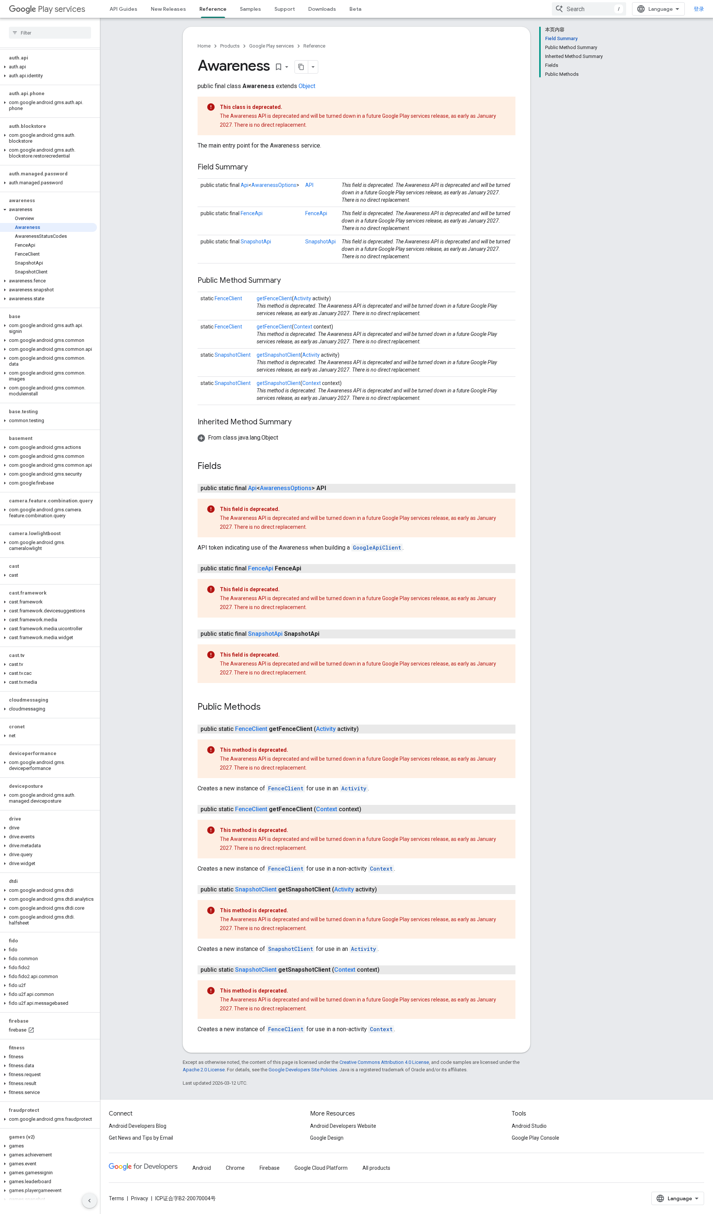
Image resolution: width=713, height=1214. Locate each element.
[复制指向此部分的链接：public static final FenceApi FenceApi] (308, 568)
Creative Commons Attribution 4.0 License (384, 1062)
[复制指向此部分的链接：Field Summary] (255, 167)
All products (376, 1168)
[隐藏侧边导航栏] (89, 1200)
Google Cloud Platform (321, 1168)
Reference (213, 9)
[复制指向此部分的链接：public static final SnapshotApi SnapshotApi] (326, 633)
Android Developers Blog (137, 1126)
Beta (355, 9)
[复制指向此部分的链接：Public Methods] (268, 707)
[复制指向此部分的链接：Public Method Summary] (288, 280)
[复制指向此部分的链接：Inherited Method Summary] (299, 422)
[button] (48, 66)
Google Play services (271, 46)
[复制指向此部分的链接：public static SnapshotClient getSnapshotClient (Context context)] (387, 969)
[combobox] (589, 9)
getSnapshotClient (278, 355)
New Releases (168, 9)
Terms (116, 1198)
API (309, 185)
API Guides (123, 9)
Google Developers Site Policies (302, 1069)
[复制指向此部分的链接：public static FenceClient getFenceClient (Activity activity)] (366, 729)
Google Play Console (535, 1138)
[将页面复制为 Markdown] (301, 67)
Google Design (327, 1138)
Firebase (270, 1168)
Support (284, 9)
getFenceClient (274, 298)
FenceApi (252, 213)
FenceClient (228, 298)
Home (204, 46)
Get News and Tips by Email (141, 1138)
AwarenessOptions (273, 185)
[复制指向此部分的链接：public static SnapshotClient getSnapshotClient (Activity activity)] (384, 889)
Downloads (322, 9)
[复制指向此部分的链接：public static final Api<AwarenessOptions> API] (333, 488)
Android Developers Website (343, 1126)
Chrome (235, 1168)
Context (303, 327)
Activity (302, 298)
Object (307, 86)
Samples (250, 9)
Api (244, 185)
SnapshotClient (233, 355)
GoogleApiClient (377, 547)
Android (201, 1168)
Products (230, 46)
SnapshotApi (256, 242)
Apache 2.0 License (204, 1069)
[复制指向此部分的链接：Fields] (228, 466)
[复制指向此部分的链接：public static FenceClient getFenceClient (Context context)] (368, 809)
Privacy (139, 1198)
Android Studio (529, 1126)
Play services (61, 9)
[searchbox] (50, 33)
